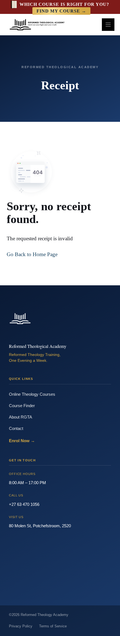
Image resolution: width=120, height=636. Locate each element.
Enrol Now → (22, 440)
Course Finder (22, 405)
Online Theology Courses (32, 394)
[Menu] (108, 24)
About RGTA (20, 417)
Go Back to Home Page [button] (32, 254)
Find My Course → (61, 11)
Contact (16, 428)
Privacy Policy (20, 626)
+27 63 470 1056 (24, 504)
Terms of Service (53, 626)
